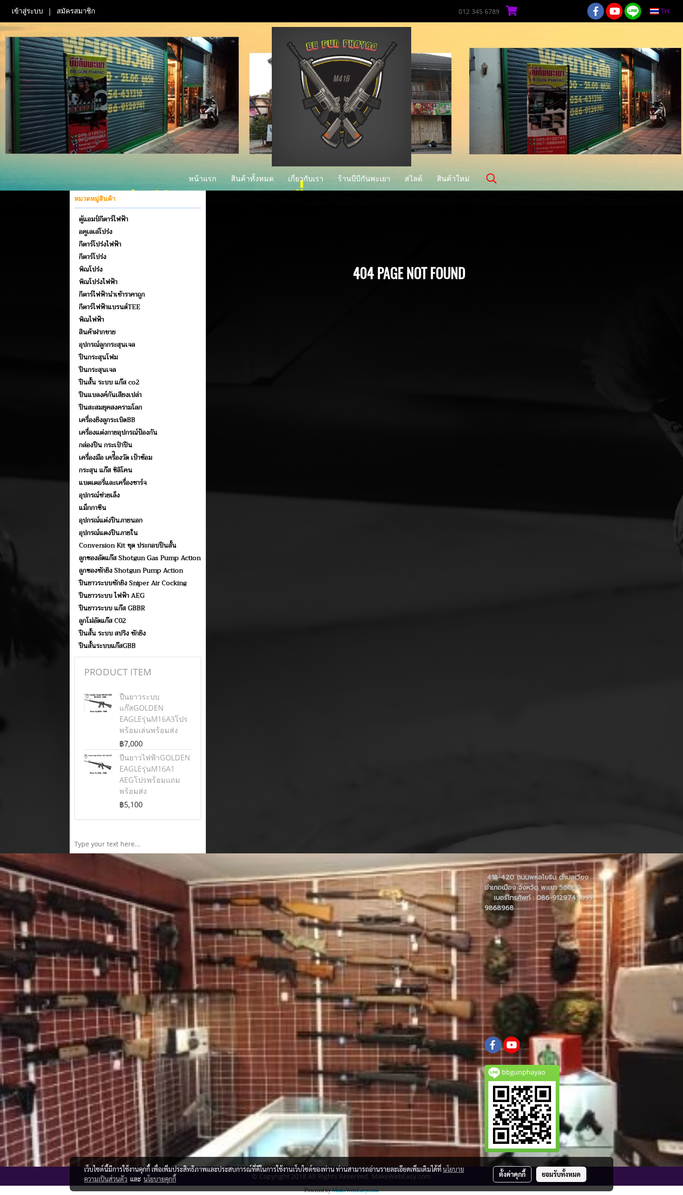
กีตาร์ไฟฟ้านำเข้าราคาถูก (112, 294)
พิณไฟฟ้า (91, 319)
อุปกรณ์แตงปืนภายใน (108, 532)
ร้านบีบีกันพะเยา (364, 178)
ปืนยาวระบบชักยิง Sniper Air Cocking (133, 582)
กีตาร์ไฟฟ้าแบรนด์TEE (109, 306)
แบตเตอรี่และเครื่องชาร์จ (113, 482)
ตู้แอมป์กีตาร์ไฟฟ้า (103, 218)
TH (664, 11)
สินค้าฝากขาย (97, 331)
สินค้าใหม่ (453, 178)
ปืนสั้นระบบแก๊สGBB (107, 645)
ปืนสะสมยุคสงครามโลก (110, 407)
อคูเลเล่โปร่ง (95, 231)
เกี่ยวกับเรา (305, 178)
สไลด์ (413, 178)
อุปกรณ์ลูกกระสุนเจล (107, 344)
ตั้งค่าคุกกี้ (512, 1174)
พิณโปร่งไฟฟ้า (98, 281)
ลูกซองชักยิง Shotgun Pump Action (131, 570)
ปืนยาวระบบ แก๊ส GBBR (112, 608)
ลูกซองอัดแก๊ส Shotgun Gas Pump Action (140, 557)
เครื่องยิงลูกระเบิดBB (107, 419)
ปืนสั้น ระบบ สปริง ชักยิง (112, 633)
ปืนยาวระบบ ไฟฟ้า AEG (111, 595)
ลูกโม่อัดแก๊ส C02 (102, 620)
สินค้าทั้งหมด (252, 178)
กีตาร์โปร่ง (92, 256)
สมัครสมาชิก (76, 11)
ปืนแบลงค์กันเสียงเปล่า (110, 394)
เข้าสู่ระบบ (27, 11)
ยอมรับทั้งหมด (561, 1174)
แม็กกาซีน (92, 507)
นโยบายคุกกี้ (160, 1179)
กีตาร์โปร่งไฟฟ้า (100, 244)
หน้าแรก (203, 178)
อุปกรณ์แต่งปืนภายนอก (111, 520)
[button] (491, 178)
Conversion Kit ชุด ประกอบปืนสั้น (128, 545)
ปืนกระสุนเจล (97, 369)
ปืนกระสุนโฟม (98, 357)
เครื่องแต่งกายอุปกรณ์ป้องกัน (118, 432)
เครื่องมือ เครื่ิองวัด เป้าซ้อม (115, 457)
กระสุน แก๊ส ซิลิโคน (105, 469)
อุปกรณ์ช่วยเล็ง (99, 495)
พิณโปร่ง (91, 269)
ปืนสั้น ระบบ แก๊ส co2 (109, 382)
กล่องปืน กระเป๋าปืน (105, 444)
